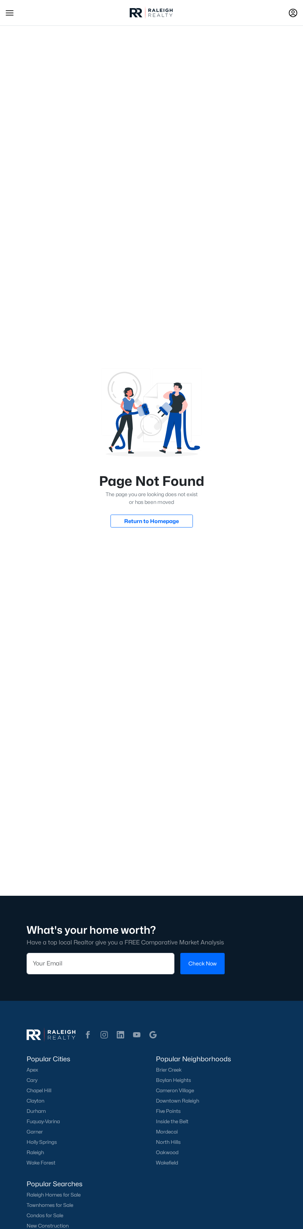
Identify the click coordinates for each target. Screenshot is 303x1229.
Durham (36, 1111)
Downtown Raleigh (177, 1101)
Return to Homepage (151, 521)
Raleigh (35, 1152)
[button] (9, 13)
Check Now (202, 963)
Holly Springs (42, 1142)
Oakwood (167, 1152)
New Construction (48, 1226)
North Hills (168, 1142)
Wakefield (167, 1163)
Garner (35, 1132)
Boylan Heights (173, 1080)
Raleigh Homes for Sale (54, 1195)
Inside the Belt (172, 1121)
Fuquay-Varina (43, 1121)
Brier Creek (169, 1070)
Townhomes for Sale (50, 1205)
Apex (32, 1070)
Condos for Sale (45, 1215)
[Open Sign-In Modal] (293, 13)
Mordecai (167, 1132)
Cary (32, 1080)
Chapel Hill (39, 1090)
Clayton (35, 1101)
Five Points (168, 1111)
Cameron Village (175, 1090)
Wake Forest (41, 1163)
